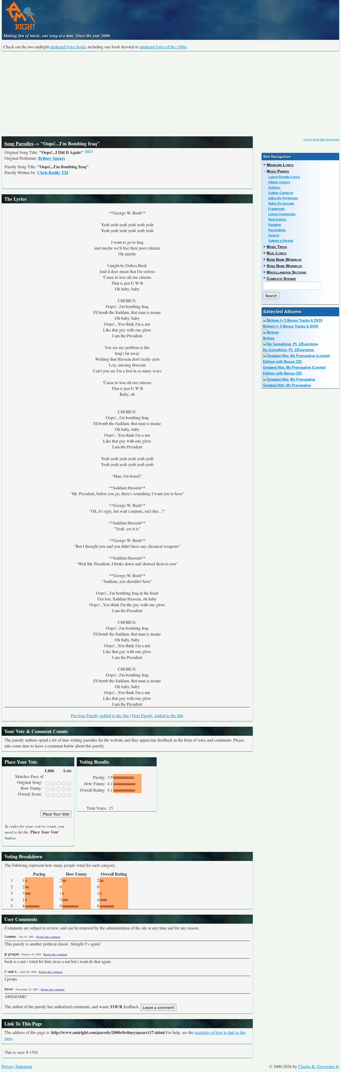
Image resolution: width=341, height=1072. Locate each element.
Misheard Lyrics (280, 165)
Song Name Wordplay (284, 266)
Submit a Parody (280, 241)
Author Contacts (280, 193)
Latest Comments (281, 214)
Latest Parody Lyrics (284, 177)
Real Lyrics (276, 253)
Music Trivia (277, 247)
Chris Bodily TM (52, 172)
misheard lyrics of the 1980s (163, 46)
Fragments (276, 209)
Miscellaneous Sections (286, 272)
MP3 (89, 151)
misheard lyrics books (68, 46)
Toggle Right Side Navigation (321, 139)
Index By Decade (281, 203)
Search (273, 235)
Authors (274, 188)
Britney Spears (51, 158)
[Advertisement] (170, 94)
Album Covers (279, 182)
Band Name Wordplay (284, 259)
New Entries (277, 219)
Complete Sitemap (281, 278)
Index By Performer (283, 198)
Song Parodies (19, 143)
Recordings (277, 230)
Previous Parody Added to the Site (100, 715)
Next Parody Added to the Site (157, 715)
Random (274, 225)
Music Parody (278, 171)
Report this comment (48, 937)
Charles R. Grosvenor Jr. (318, 1066)
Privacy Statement (17, 1066)
